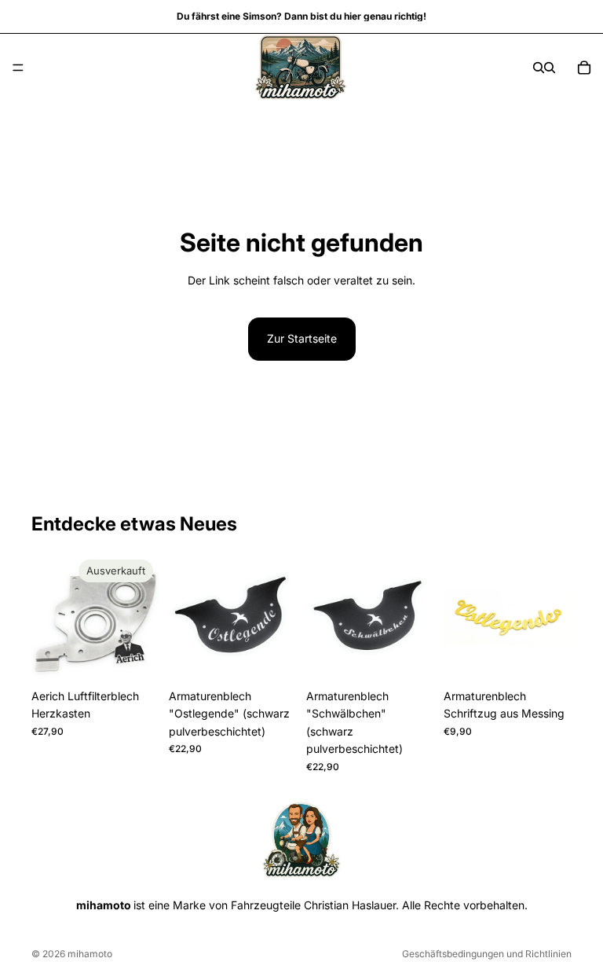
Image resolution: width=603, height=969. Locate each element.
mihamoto (90, 954)
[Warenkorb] (584, 67)
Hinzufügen (286, 656)
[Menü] (18, 68)
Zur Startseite (302, 338)
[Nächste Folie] (142, 617)
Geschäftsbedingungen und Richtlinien (487, 954)
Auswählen (560, 656)
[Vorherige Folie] (48, 617)
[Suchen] (538, 67)
